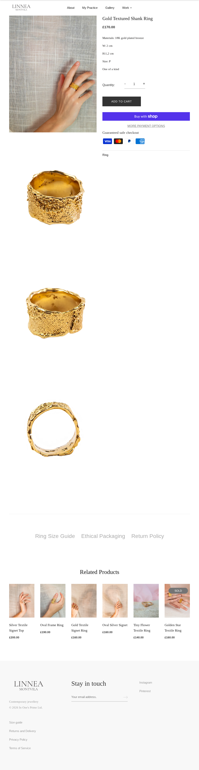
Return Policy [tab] (147, 536)
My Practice (90, 7)
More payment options (146, 126)
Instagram (145, 682)
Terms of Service (20, 748)
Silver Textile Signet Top (18, 627)
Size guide (15, 722)
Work (125, 7)
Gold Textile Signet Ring (79, 627)
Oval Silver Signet (114, 625)
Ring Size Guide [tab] (55, 536)
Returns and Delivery (22, 731)
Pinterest (145, 691)
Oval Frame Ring (52, 625)
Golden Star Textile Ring (173, 627)
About (70, 7)
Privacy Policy (18, 739)
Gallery (109, 7)
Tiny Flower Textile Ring (142, 627)
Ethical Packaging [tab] (103, 536)
